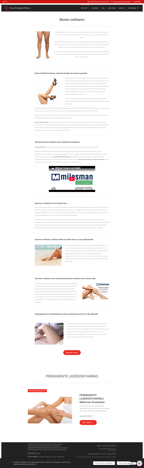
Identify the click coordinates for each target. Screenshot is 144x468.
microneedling (56, 445)
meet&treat (30, 444)
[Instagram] (6, 1)
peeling (50, 445)
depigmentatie (31, 447)
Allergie (55, 449)
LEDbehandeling (39, 447)
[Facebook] (4, 1)
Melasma (45, 449)
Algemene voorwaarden (94, 453)
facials (52, 444)
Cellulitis (51, 449)
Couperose (54, 447)
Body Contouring (58, 444)
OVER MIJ (104, 445)
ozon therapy (47, 447)
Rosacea (60, 447)
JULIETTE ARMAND (32, 456)
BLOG (109, 445)
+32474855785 (137, 1)
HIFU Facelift (37, 444)
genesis (38, 453)
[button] (122, 8)
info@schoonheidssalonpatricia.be (121, 1)
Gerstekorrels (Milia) (37, 449)
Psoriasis (65, 447)
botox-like (48, 456)
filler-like (54, 456)
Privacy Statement (111, 453)
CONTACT (99, 445)
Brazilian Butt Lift (62, 449)
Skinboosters (41, 456)
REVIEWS (114, 445)
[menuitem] (85, 8)
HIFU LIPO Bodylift (45, 444)
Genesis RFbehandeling (41, 445)
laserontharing (31, 445)
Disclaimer (103, 453)
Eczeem (29, 449)
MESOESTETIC (31, 453)
